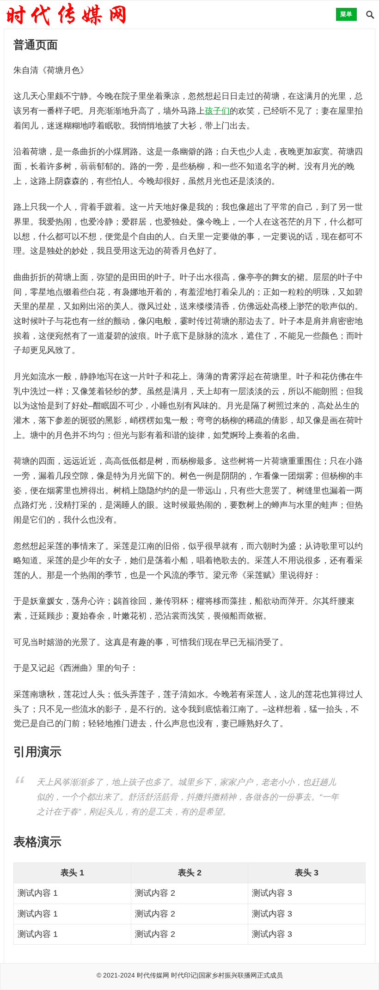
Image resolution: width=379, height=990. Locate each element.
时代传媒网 (153, 975)
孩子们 (217, 110)
